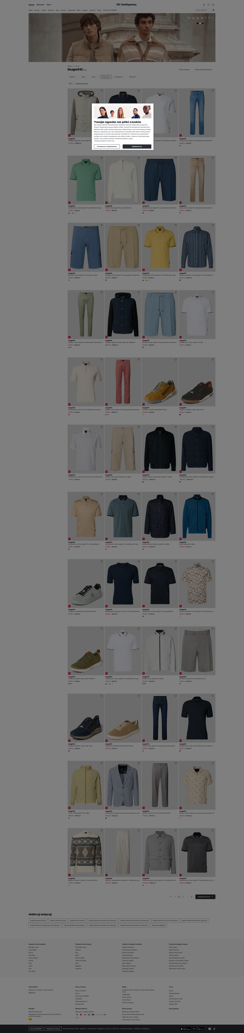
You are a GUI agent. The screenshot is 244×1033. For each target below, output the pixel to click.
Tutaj (101, 138)
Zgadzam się (137, 146)
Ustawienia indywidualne (107, 146)
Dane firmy (111, 141)
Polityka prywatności (100, 141)
